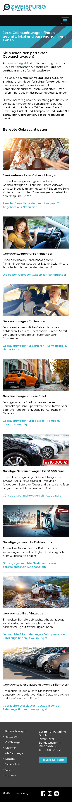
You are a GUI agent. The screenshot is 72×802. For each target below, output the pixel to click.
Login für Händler (55, 760)
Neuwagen (11, 736)
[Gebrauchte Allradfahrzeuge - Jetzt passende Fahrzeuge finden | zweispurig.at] (36, 592)
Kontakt (10, 758)
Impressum (11, 775)
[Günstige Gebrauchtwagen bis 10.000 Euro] (36, 450)
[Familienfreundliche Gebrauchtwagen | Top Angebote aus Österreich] (36, 154)
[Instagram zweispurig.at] (50, 793)
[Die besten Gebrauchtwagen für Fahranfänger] (36, 232)
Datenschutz (12, 764)
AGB (7, 769)
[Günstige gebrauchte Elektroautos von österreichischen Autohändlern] (36, 521)
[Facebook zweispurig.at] (43, 793)
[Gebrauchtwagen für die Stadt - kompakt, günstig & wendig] (36, 375)
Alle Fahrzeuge (14, 753)
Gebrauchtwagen (15, 731)
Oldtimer (10, 747)
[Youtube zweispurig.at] (56, 793)
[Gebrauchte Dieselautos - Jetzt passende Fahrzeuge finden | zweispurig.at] (36, 663)
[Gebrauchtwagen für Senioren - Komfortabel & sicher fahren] (36, 300)
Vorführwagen (13, 742)
